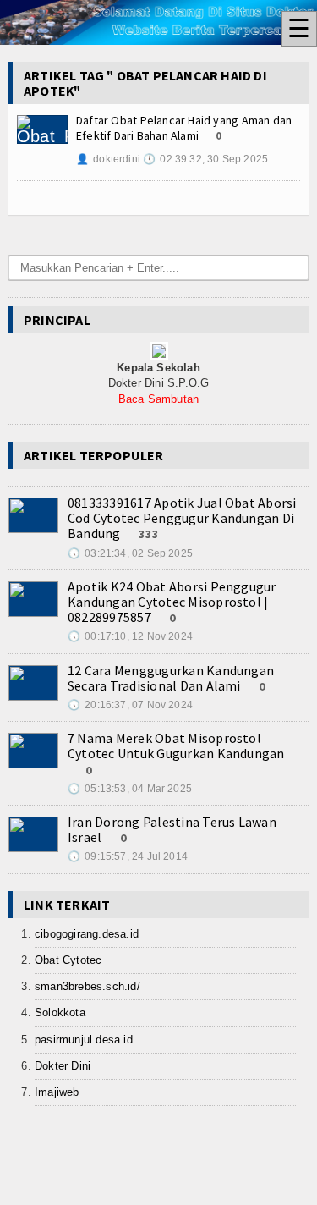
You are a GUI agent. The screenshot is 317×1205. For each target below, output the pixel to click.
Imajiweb (57, 1092)
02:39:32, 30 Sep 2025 (205, 159)
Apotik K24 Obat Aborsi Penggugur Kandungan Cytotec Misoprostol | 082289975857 (172, 601)
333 (149, 534)
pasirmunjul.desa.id (84, 1039)
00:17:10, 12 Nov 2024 (130, 636)
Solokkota (60, 1012)
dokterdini (108, 159)
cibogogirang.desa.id (87, 933)
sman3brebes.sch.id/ (87, 986)
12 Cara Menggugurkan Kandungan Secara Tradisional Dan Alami (171, 678)
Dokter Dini (62, 1065)
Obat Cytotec (68, 960)
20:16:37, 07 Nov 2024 (130, 705)
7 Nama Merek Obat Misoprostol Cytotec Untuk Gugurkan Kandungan (176, 745)
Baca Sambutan (158, 399)
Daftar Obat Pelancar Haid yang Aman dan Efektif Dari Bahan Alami (184, 128)
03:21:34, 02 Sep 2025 (130, 553)
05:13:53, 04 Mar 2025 (130, 789)
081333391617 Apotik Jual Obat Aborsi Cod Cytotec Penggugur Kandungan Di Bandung (182, 518)
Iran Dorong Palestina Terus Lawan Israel (172, 829)
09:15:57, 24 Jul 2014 (128, 856)
